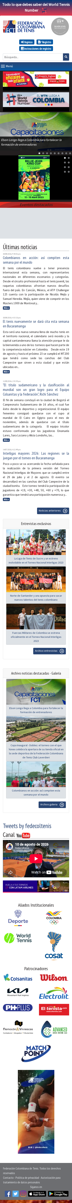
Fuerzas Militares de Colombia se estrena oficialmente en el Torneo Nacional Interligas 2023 (36, 637)
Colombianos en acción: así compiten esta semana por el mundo (36, 260)
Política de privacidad (27, 1178)
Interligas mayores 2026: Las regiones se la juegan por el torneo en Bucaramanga (36, 455)
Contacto (8, 1178)
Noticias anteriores (50, 510)
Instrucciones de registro (37, 48)
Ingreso (28, 42)
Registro (46, 42)
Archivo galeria (49, 804)
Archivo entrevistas (46, 650)
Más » (6, 308)
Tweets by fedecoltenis (27, 826)
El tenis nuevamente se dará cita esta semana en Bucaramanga (36, 324)
